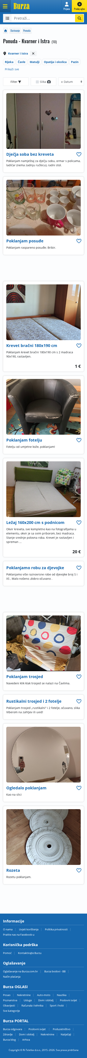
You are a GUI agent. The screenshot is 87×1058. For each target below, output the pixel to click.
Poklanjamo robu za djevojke (35, 567)
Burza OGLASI (15, 986)
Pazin (75, 62)
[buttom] (78, 154)
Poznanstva (10, 1000)
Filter (14, 82)
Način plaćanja (11, 976)
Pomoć (7, 953)
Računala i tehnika (32, 1005)
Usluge (28, 1000)
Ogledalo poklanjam (26, 788)
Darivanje (15, 31)
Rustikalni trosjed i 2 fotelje (34, 701)
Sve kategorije (11, 1011)
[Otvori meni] (5, 6)
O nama (8, 929)
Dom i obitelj (45, 1000)
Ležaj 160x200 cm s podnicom (35, 522)
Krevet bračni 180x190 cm (31, 345)
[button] (66, 6)
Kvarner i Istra (18, 53)
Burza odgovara (12, 1029)
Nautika (61, 995)
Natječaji (66, 1034)
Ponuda (27, 31)
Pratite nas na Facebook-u (18, 934)
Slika (43, 82)
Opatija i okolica (55, 62)
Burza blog (9, 1039)
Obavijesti (9, 1005)
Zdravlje (8, 1034)
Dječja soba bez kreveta (30, 154)
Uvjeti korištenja (28, 929)
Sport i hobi (57, 1005)
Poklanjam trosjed (24, 676)
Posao (7, 995)
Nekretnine (24, 995)
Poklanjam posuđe (25, 241)
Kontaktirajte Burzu (29, 953)
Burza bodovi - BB (55, 971)
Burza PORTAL (16, 1020)
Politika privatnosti (56, 929)
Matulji (34, 62)
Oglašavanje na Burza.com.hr (20, 971)
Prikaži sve (12, 69)
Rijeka (9, 62)
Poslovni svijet (68, 1000)
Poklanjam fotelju (24, 440)
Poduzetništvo (61, 1029)
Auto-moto (43, 995)
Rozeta (13, 870)
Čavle (21, 62)
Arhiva (26, 1039)
